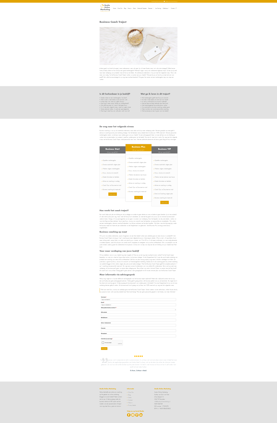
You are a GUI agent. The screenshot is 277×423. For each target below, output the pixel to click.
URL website (104, 312)
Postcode (103, 328)
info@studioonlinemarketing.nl (162, 401)
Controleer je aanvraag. (107, 338)
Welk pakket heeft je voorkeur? (109, 307)
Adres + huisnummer (106, 322)
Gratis (130, 397)
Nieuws (130, 402)
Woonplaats (104, 333)
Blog (129, 394)
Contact (130, 399)
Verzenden (104, 348)
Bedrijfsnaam (104, 317)
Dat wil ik (112, 194)
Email (102, 302)
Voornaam (103, 297)
